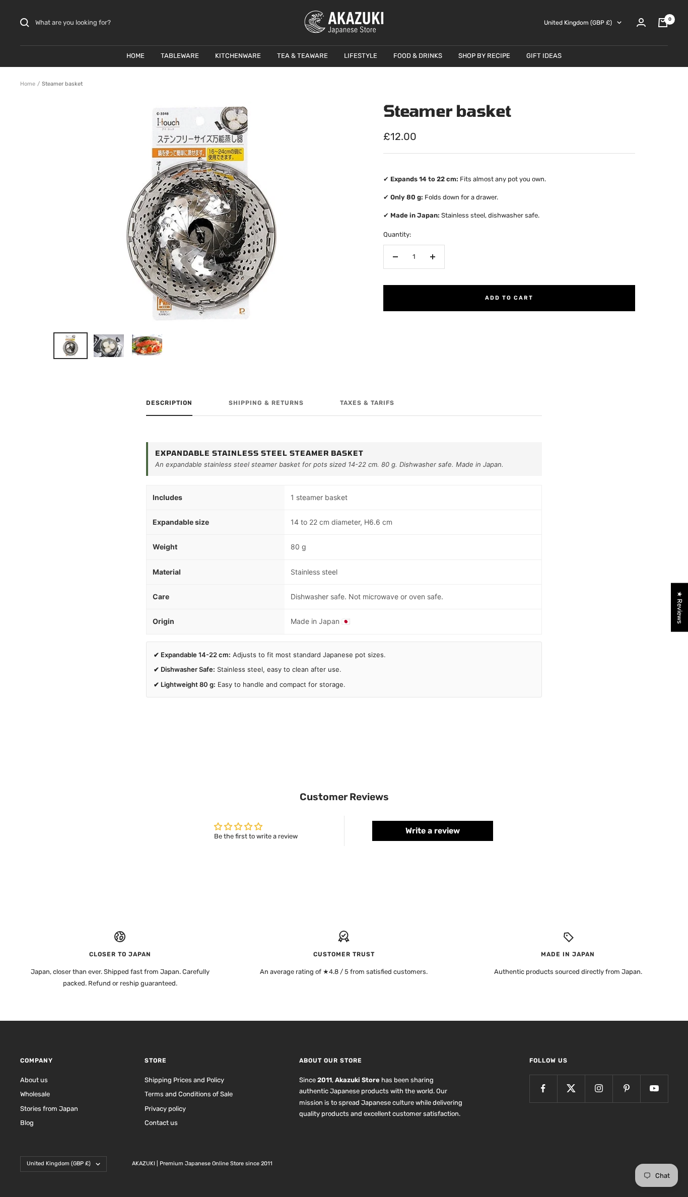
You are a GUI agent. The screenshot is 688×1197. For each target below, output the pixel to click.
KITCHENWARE (238, 55)
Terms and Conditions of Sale (189, 1094)
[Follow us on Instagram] (598, 1088)
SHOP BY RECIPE (484, 55)
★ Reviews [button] (679, 607)
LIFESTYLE (360, 55)
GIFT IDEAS (544, 55)
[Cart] (663, 22)
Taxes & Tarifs (367, 402)
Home (27, 84)
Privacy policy (165, 1108)
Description (169, 402)
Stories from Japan (49, 1108)
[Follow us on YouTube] (654, 1088)
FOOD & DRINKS (417, 55)
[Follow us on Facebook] (543, 1088)
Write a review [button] (432, 830)
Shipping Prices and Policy (184, 1080)
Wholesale (35, 1094)
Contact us (161, 1122)
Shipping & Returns (266, 402)
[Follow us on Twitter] (571, 1088)
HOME (135, 55)
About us (34, 1080)
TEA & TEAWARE (302, 55)
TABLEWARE (180, 55)
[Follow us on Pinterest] (626, 1088)
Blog (27, 1122)
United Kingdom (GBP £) (578, 22)
